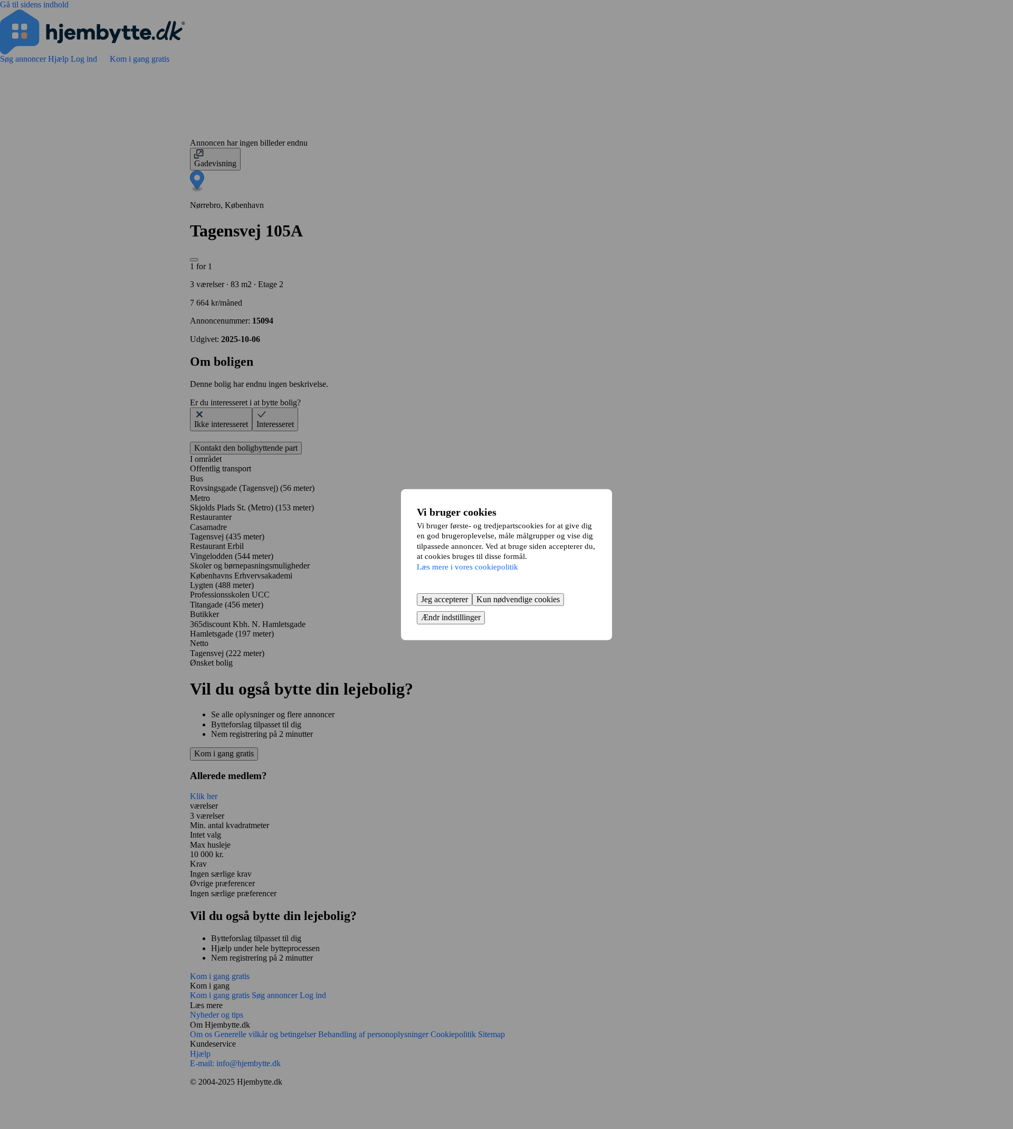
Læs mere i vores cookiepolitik (467, 566)
